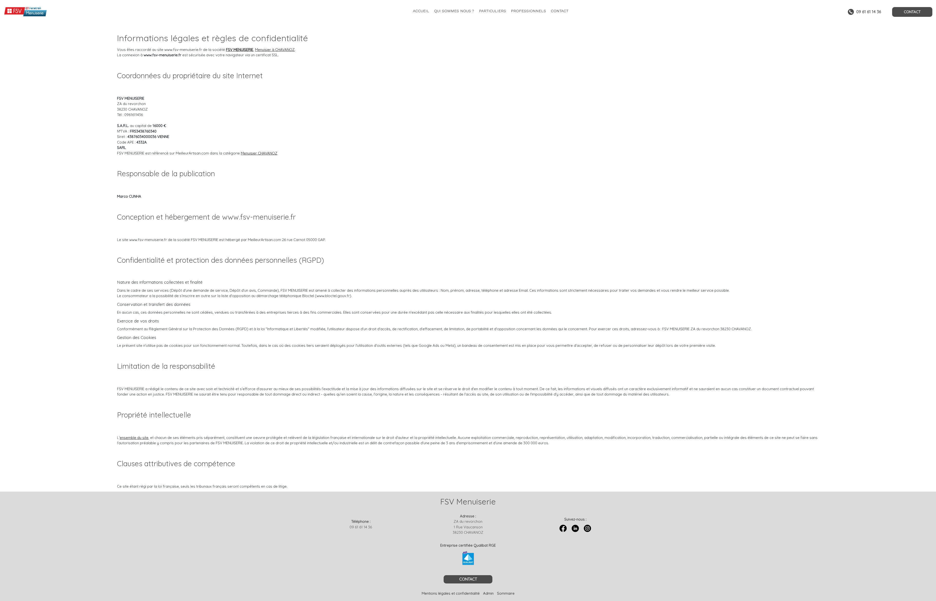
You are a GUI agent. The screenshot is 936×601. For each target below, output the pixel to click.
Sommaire (506, 593)
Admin (488, 593)
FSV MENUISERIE (239, 49)
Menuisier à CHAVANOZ (275, 49)
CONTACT (912, 12)
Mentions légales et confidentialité (451, 593)
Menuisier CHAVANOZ (259, 153)
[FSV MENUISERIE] (74, 12)
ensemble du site (134, 437)
